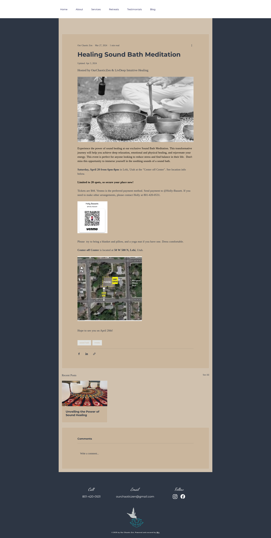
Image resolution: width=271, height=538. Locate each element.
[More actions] (192, 45)
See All (206, 375)
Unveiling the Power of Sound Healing (82, 413)
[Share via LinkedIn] (86, 353)
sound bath (84, 343)
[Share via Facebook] (78, 353)
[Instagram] (175, 496)
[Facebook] (183, 496)
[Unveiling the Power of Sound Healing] (84, 393)
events (97, 343)
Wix (158, 532)
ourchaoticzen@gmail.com (135, 496)
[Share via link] (94, 353)
